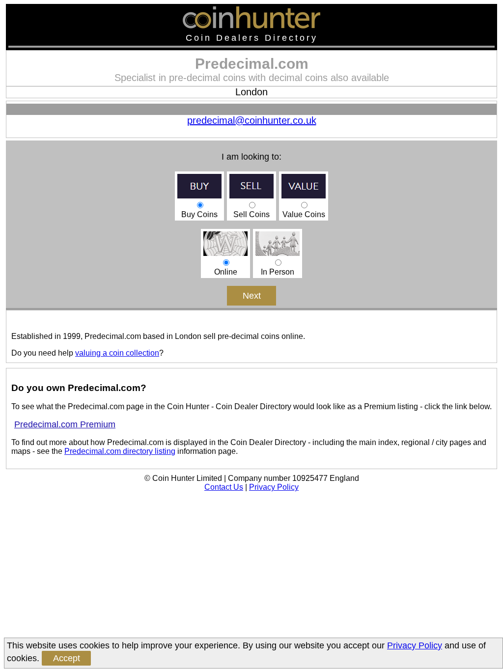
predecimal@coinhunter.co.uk (251, 120)
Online (225, 272)
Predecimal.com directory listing (119, 451)
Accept (66, 658)
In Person (277, 272)
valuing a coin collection (117, 353)
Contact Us (223, 487)
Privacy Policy (274, 487)
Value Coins (303, 214)
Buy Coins (199, 214)
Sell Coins (251, 214)
